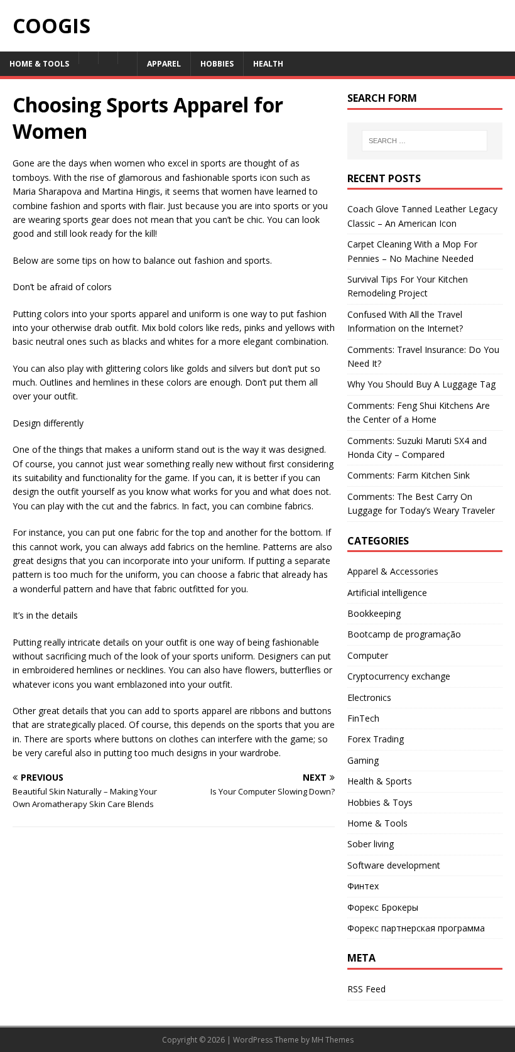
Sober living (370, 844)
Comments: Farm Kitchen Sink (408, 475)
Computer (367, 655)
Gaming (363, 760)
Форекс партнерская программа (416, 928)
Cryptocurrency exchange (398, 676)
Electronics (369, 697)
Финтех (363, 886)
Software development (393, 865)
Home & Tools (377, 823)
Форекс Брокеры (382, 907)
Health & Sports (379, 781)
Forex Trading (375, 739)
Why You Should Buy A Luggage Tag (421, 384)
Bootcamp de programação (404, 634)
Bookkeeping (374, 613)
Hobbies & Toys (380, 802)
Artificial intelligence (387, 593)
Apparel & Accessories (392, 571)
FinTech (363, 718)
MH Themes (333, 1039)
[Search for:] (424, 140)
